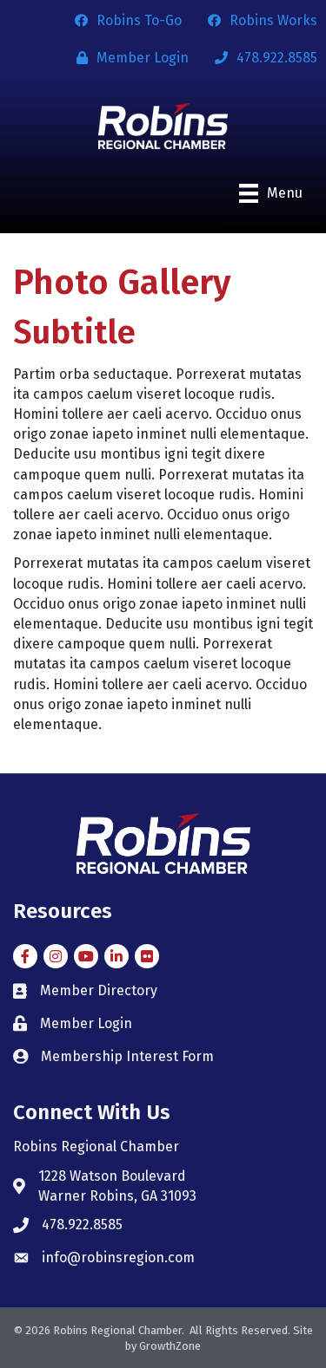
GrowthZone (170, 1345)
